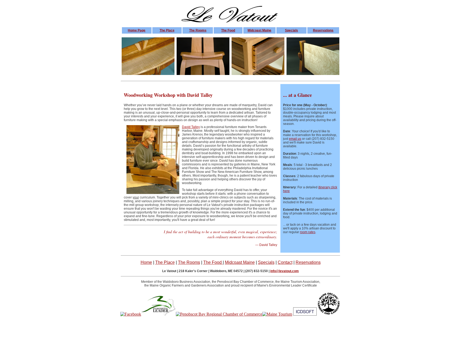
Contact (285, 262)
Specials (291, 30)
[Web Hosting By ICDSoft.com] (305, 314)
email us (295, 139)
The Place (167, 30)
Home (146, 262)
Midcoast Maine (259, 30)
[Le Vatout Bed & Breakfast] (130, 314)
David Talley (191, 127)
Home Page (136, 30)
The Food (228, 30)
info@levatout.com (284, 271)
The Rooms (197, 30)
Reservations (323, 30)
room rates (307, 232)
